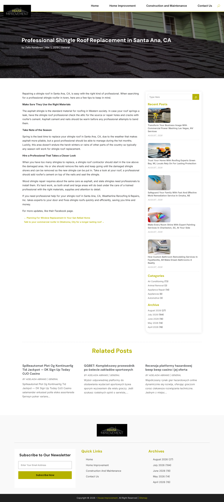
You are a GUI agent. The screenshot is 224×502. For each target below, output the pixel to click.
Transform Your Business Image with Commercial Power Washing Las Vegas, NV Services (170, 128)
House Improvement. (108, 498)
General (65, 47)
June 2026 (153, 319)
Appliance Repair (156, 289)
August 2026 (154, 310)
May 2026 (153, 323)
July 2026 (153, 314)
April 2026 (153, 327)
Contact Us (205, 5)
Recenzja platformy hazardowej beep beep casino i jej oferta (168, 368)
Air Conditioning (156, 281)
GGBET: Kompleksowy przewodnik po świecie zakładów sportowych (109, 368)
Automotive (153, 298)
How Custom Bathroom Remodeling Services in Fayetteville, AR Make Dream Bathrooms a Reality (173, 259)
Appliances (153, 294)
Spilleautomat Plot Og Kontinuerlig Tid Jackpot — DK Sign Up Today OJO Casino (47, 370)
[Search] (195, 97)
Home (95, 5)
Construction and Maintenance (166, 5)
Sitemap (143, 498)
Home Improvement (122, 5)
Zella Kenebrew (34, 47)
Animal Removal (156, 285)
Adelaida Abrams (36, 379)
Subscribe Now (45, 475)
